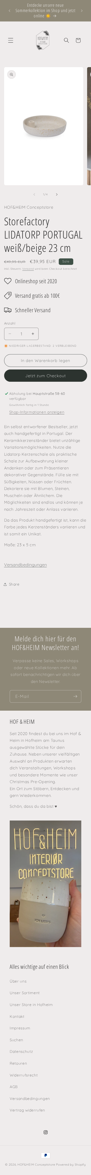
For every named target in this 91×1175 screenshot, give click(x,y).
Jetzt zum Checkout (45, 375)
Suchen (16, 1040)
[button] (11, 40)
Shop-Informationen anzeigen (36, 412)
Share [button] (14, 584)
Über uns (18, 981)
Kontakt (17, 1016)
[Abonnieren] (75, 696)
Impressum (20, 1028)
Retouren (18, 1063)
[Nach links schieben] (34, 194)
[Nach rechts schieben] (56, 194)
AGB (14, 1086)
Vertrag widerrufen (27, 1110)
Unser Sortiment (25, 993)
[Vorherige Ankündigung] (9, 10)
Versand (28, 268)
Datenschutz (21, 1051)
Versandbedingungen (25, 564)
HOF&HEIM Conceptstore (36, 1164)
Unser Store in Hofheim (31, 1004)
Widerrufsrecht (24, 1075)
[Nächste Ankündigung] (81, 10)
